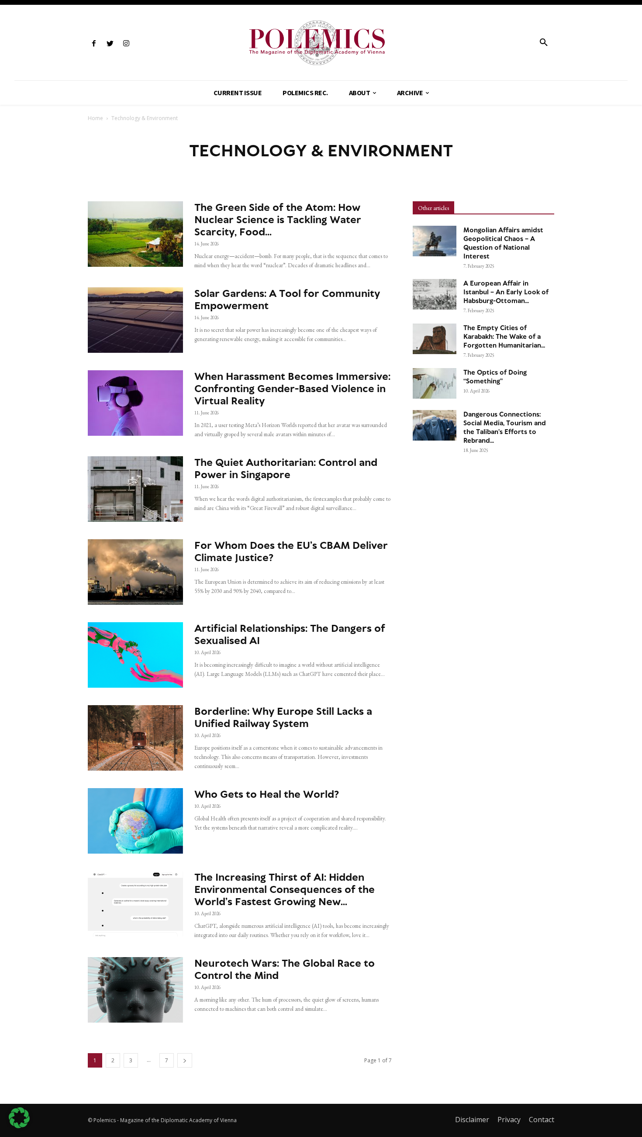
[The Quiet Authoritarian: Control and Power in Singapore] (135, 489)
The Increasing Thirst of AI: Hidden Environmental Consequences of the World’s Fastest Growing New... (284, 889)
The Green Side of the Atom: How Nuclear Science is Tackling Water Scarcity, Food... (277, 219)
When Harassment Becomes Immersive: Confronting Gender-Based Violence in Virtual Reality (292, 388)
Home (95, 118)
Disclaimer (472, 1119)
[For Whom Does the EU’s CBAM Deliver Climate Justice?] (135, 572)
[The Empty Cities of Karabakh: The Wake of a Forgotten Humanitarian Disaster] (434, 339)
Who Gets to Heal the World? (266, 794)
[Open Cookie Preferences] (19, 1125)
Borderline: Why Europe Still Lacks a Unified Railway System (283, 717)
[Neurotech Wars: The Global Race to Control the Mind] (135, 990)
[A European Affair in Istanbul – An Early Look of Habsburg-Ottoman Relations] (434, 294)
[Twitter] (110, 44)
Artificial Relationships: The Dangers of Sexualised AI (289, 634)
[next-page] (184, 1060)
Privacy (509, 1119)
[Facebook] (94, 44)
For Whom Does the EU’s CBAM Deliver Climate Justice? (291, 551)
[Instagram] (126, 44)
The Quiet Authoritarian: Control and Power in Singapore (285, 468)
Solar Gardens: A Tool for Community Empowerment (287, 299)
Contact (541, 1119)
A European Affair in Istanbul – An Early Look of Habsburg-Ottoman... (506, 292)
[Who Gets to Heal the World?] (135, 821)
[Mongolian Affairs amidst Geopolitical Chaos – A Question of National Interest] (434, 241)
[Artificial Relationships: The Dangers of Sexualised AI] (135, 655)
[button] (543, 42)
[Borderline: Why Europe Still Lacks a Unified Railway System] (135, 738)
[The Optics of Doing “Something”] (434, 383)
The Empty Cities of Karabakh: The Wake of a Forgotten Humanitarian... (504, 336)
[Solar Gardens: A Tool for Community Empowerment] (135, 320)
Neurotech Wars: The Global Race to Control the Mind (284, 969)
